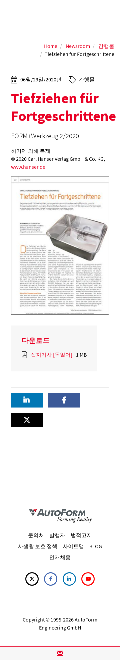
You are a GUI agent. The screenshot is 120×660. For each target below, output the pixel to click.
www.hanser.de (28, 166)
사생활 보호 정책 (37, 546)
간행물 (106, 46)
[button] (27, 400)
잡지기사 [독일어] (51, 354)
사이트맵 (73, 546)
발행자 (57, 535)
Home (50, 46)
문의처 (36, 535)
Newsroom (78, 46)
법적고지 (81, 535)
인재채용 (60, 557)
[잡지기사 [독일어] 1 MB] (26, 354)
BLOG (95, 546)
